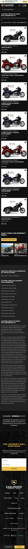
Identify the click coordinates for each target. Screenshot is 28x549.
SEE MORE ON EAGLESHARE (9, 239)
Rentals (21, 493)
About (22, 498)
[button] (14, 39)
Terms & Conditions (9, 518)
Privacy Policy (20, 518)
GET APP (25, 1)
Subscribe (14, 468)
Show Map (7, 546)
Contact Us (14, 503)
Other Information (14, 523)
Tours (14, 493)
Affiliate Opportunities (10, 513)
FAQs (16, 498)
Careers (21, 513)
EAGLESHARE (8, 498)
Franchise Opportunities (14, 508)
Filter (20, 546)
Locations (7, 493)
